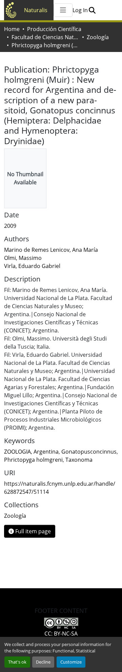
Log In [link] (80, 10)
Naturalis (35, 10)
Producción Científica (54, 29)
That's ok (17, 662)
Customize (71, 662)
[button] (92, 10)
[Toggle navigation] (63, 10)
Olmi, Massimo (23, 258)
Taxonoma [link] (79, 459)
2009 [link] (10, 226)
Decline (43, 662)
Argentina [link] (46, 451)
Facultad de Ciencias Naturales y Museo (45, 37)
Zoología (98, 37)
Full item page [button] (32, 531)
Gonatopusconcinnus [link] (89, 451)
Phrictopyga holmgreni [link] (33, 459)
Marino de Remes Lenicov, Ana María (51, 249)
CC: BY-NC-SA (61, 633)
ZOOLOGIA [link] (17, 451)
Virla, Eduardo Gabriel (32, 266)
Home (12, 29)
